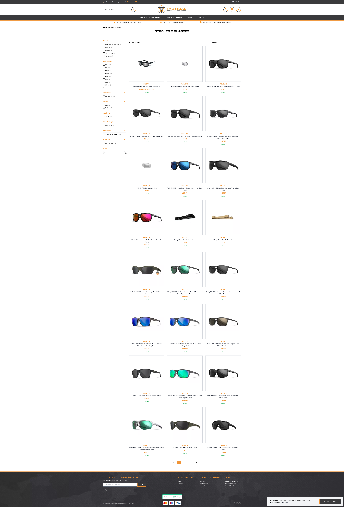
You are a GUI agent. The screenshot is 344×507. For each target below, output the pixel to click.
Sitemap (180, 483)
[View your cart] (238, 9)
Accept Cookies (330, 501)
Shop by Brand (175, 17)
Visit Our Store (204, 483)
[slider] (104, 152)
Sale (201, 17)
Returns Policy (229, 488)
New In (190, 17)
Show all (105, 87)
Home (105, 27)
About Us (202, 481)
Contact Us (203, 486)
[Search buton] (134, 9)
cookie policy (284, 502)
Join (141, 484)
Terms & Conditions (230, 486)
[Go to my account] (225, 9)
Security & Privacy (230, 483)
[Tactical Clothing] (172, 9)
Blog (179, 481)
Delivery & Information (231, 481)
